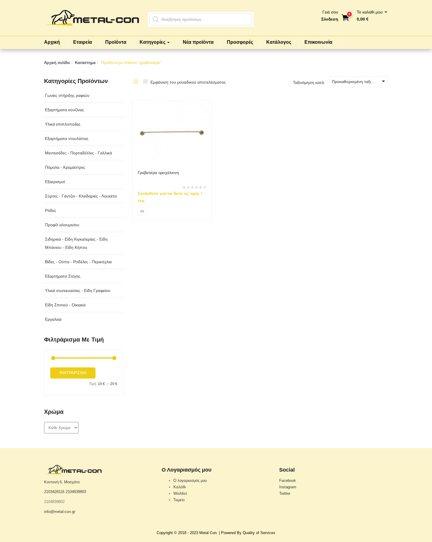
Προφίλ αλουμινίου (62, 224)
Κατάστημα (85, 62)
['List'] (145, 82)
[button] (370, 16)
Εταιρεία (82, 42)
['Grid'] (135, 82)
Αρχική (52, 42)
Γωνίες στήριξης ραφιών (67, 95)
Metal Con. (208, 533)
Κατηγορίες (153, 42)
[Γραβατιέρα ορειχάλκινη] (172, 104)
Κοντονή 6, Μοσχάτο (62, 482)
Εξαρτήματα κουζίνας (64, 109)
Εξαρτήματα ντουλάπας (66, 138)
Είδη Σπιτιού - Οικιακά (65, 305)
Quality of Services (259, 533)
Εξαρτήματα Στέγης (63, 276)
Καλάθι (179, 487)
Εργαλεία (53, 319)
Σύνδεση (329, 19)
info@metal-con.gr (59, 511)
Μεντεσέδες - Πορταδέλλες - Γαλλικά (78, 153)
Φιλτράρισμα (72, 372)
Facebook (287, 480)
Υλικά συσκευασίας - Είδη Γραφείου (77, 290)
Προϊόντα (115, 42)
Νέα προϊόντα (198, 42)
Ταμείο (179, 500)
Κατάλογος (278, 42)
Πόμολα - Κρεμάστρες (65, 167)
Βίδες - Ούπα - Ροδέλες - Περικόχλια (78, 261)
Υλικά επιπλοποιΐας (63, 124)
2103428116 (54, 491)
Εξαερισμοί (55, 181)
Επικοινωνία (318, 42)
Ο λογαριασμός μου (190, 480)
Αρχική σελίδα (57, 62)
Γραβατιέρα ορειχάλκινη (158, 172)
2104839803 (76, 491)
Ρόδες (50, 210)
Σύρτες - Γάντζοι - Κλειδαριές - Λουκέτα (81, 196)
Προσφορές (240, 42)
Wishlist (180, 493)
